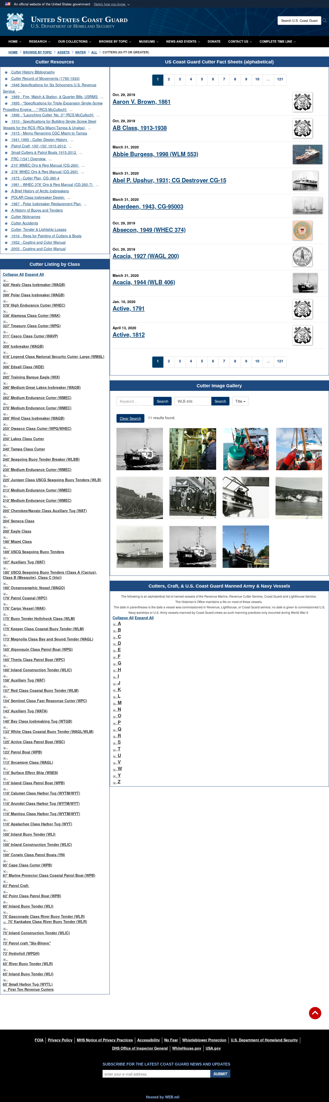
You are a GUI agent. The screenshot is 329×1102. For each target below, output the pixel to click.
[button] (112, 4)
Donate (214, 41)
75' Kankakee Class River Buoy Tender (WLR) (47, 921)
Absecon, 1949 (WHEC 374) (149, 229)
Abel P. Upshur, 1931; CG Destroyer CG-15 (169, 180)
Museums (147, 41)
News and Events (181, 41)
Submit (220, 1073)
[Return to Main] (315, 1016)
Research (38, 41)
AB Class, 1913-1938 (140, 128)
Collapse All (13, 274)
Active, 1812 (129, 334)
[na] (139, 449)
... (19, 91)
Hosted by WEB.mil (162, 1096)
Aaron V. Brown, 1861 (142, 101)
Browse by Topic (113, 41)
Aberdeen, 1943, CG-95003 (148, 206)
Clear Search (130, 418)
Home (13, 41)
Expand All (34, 274)
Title (239, 401)
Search (162, 401)
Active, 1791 (129, 308)
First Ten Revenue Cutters (31, 989)
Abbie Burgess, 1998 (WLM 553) (155, 154)
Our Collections (73, 41)
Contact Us (238, 41)
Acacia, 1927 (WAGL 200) (146, 256)
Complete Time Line (276, 41)
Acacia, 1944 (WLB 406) (144, 282)
